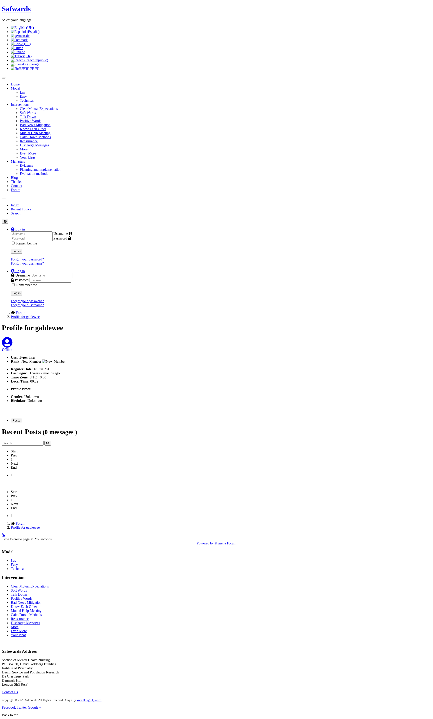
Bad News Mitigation (35, 125)
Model (15, 88)
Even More (28, 153)
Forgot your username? (27, 263)
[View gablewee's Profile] (7, 345)
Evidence (26, 165)
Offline (7, 350)
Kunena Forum (225, 543)
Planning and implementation (40, 169)
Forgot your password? (27, 259)
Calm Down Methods (35, 137)
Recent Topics (21, 209)
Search (16, 213)
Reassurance (29, 141)
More (24, 149)
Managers (18, 161)
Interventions (20, 104)
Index (15, 205)
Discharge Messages (34, 145)
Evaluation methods (34, 173)
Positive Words (30, 121)
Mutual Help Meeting (35, 133)
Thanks (16, 182)
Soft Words (28, 113)
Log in (17, 251)
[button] (18, 229)
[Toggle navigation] (3, 198)
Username (60, 233)
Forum (15, 190)
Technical (27, 100)
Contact (16, 186)
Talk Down (28, 117)
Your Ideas (27, 157)
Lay (22, 92)
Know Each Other (33, 129)
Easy (23, 96)
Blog (14, 178)
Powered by (205, 543)
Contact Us (10, 692)
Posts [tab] (16, 420)
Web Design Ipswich (89, 700)
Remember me (26, 243)
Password (60, 238)
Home (15, 84)
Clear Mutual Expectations (39, 109)
